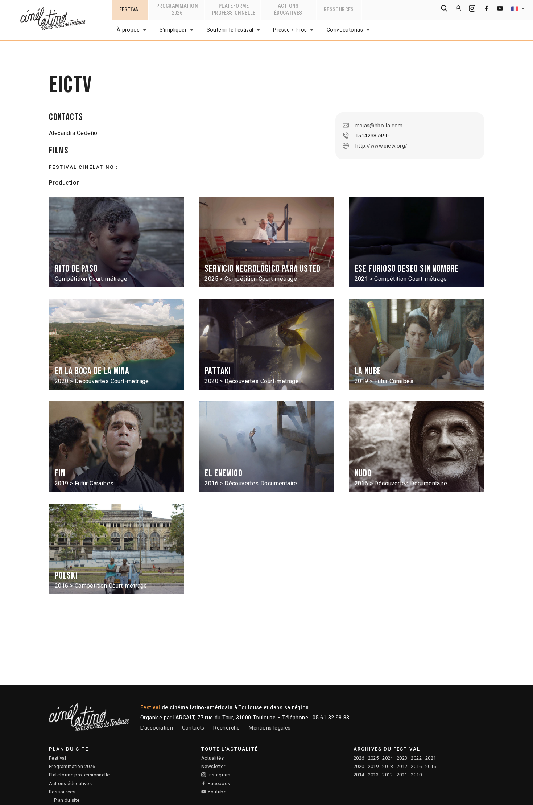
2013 (373, 774)
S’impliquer (173, 30)
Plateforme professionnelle (79, 774)
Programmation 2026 (72, 766)
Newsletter (213, 766)
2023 (402, 758)
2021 (430, 758)
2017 (402, 766)
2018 (387, 766)
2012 (387, 774)
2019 (373, 766)
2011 (402, 774)
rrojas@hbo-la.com (379, 126)
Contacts (193, 728)
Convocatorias (345, 30)
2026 (359, 758)
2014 (359, 774)
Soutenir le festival (230, 30)
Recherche (226, 728)
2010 (416, 774)
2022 (416, 758)
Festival (57, 758)
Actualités (212, 758)
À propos (128, 30)
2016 (416, 766)
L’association (156, 728)
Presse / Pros (290, 30)
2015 (430, 766)
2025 (373, 758)
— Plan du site (64, 800)
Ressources (62, 791)
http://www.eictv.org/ (381, 146)
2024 (387, 758)
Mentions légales (269, 728)
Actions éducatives (70, 783)
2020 (359, 766)
